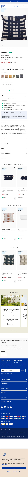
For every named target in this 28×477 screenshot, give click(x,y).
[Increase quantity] (6, 90)
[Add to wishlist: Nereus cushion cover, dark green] (15, 251)
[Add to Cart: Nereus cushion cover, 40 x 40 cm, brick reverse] (15, 239)
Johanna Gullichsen (5, 55)
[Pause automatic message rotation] (26, 1)
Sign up (22, 370)
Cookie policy (3, 433)
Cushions (8, 48)
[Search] (14, 6)
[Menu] (26, 6)
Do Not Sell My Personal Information (7, 432)
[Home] (1, 48)
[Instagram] (2, 407)
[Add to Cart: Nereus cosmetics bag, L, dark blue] (15, 198)
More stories (14, 331)
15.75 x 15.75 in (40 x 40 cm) (7, 82)
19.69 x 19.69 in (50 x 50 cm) (7, 84)
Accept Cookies (14, 468)
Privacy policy (22, 432)
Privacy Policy (4, 464)
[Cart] (23, 6)
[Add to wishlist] (25, 10)
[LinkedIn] (11, 407)
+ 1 (25, 76)
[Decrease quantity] (2, 90)
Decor (4, 48)
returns (10, 107)
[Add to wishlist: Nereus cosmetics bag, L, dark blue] (15, 168)
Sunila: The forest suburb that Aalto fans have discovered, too (10, 310)
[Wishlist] (20, 6)
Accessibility (8, 433)
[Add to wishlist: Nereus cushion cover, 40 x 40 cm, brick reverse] (15, 208)
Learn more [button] (4, 100)
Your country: (3, 373)
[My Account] (17, 6)
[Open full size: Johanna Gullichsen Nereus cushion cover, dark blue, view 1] (14, 27)
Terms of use (17, 432)
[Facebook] (5, 407)
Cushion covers (14, 48)
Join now (4, 354)
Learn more (3, 351)
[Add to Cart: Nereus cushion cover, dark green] (15, 281)
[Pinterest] (8, 407)
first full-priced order (19, 109)
